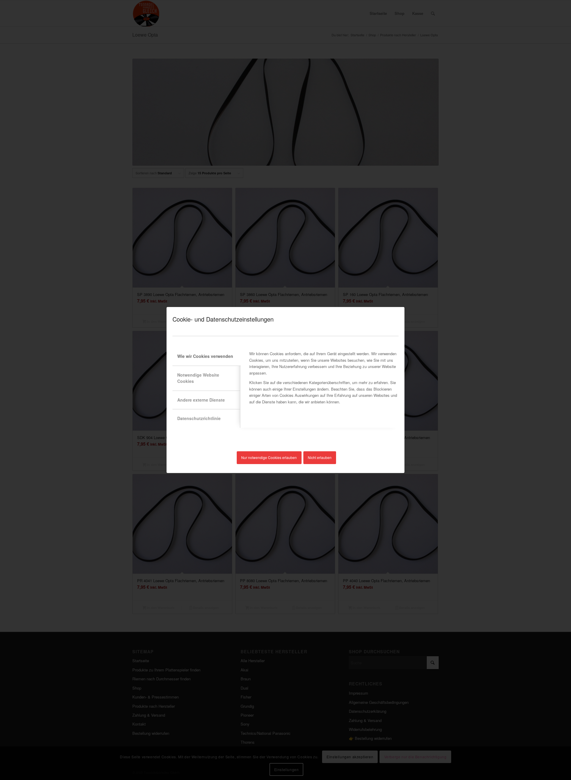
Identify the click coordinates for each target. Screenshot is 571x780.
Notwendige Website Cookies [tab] (198, 378)
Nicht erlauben (320, 457)
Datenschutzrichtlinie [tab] (199, 418)
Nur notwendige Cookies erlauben (269, 457)
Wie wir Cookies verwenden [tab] (205, 356)
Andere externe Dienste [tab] (201, 400)
